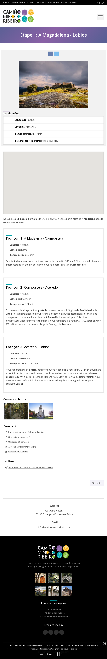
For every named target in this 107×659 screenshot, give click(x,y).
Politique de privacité (54, 612)
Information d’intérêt (18, 451)
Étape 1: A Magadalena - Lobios (53, 35)
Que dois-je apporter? (19, 437)
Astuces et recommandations (22, 446)
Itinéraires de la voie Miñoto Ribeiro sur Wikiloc (30, 467)
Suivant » (97, 483)
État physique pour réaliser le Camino (26, 431)
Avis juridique (54, 609)
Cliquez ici (52, 140)
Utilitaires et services (18, 441)
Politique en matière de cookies (54, 616)
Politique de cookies (47, 654)
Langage (100, 2)
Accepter (65, 654)
